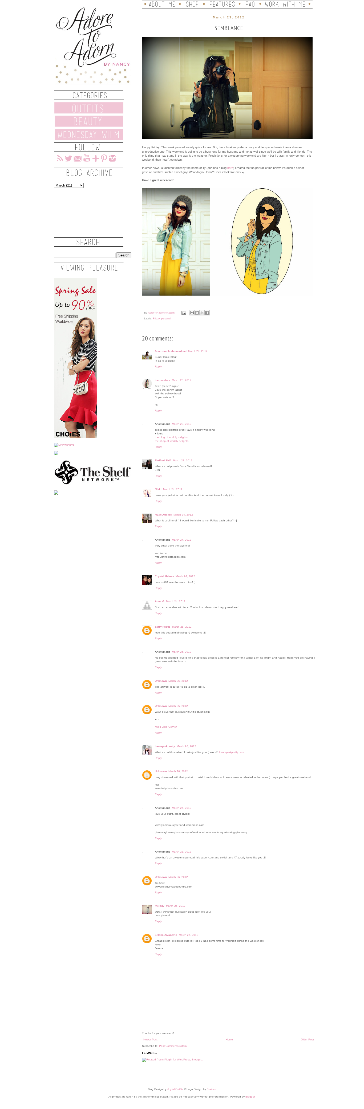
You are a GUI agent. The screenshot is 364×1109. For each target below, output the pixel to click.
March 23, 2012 (198, 351)
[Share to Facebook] (207, 312)
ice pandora (162, 380)
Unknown (161, 680)
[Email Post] (183, 312)
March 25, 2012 (182, 626)
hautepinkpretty (165, 746)
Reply (158, 366)
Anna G (159, 601)
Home (229, 1039)
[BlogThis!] (197, 312)
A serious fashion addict (171, 351)
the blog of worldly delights (171, 437)
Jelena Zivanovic (166, 934)
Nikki (158, 489)
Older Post (307, 1039)
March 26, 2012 (186, 746)
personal (166, 318)
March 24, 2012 (173, 489)
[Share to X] (202, 312)
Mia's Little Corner (166, 726)
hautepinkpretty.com (231, 752)
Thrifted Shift (163, 460)
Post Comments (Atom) (173, 1045)
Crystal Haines (164, 576)
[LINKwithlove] (64, 444)
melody (159, 905)
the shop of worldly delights (171, 440)
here (230, 167)
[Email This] (192, 312)
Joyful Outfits (175, 1089)
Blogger (250, 1096)
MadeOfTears (163, 514)
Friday (156, 318)
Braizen (211, 1089)
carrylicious (163, 626)
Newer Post (150, 1039)
